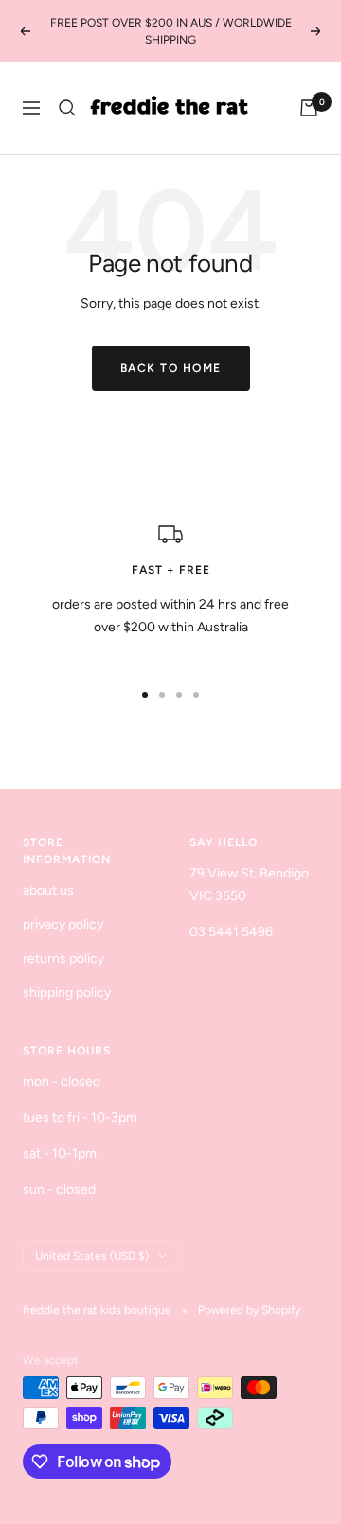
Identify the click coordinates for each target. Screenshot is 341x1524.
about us (48, 890)
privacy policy (63, 924)
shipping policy (67, 992)
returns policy (63, 958)
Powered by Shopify (249, 1310)
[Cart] (308, 107)
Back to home (171, 368)
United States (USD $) (92, 1256)
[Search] (67, 107)
